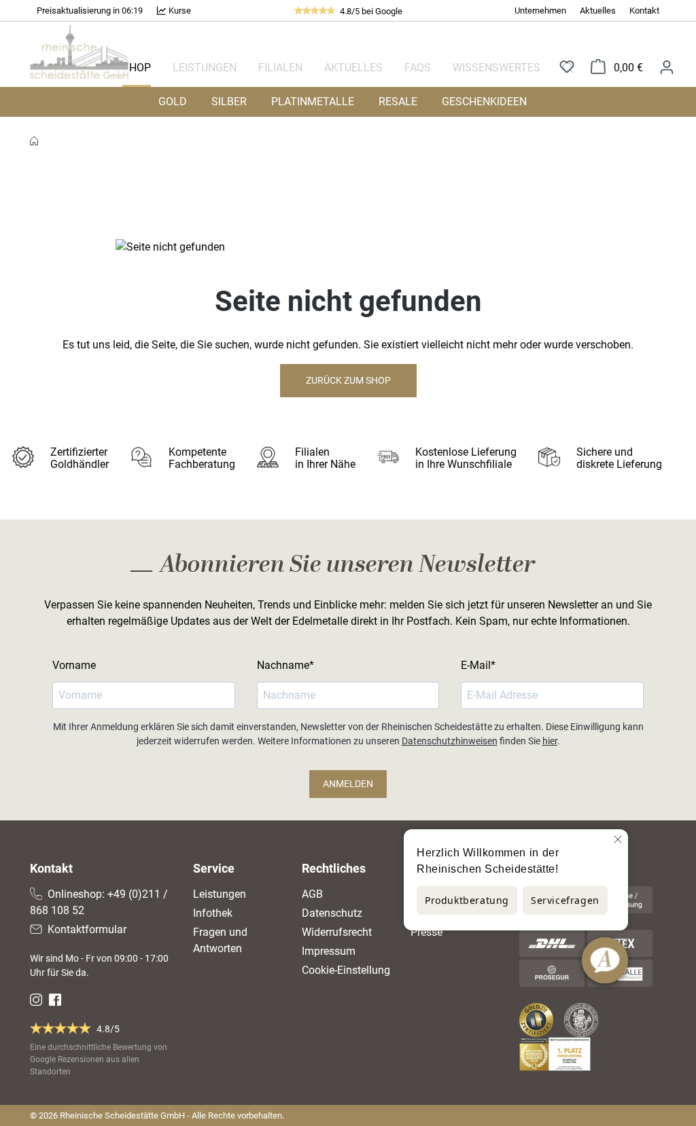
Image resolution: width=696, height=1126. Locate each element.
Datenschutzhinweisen (450, 740)
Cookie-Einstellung (346, 970)
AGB (312, 894)
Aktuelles (598, 10)
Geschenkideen (484, 101)
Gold (172, 101)
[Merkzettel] (566, 67)
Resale (398, 101)
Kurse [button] (179, 10)
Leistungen (205, 67)
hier (549, 740)
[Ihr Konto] (666, 66)
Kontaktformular (87, 929)
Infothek (212, 913)
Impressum (328, 951)
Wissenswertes (496, 67)
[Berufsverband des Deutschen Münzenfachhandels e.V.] (584, 1020)
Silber (229, 101)
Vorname (74, 665)
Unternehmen (540, 10)
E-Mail (476, 665)
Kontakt (644, 10)
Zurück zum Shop (348, 380)
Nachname (283, 665)
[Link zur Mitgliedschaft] (537, 1020)
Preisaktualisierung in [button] (79, 10)
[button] (90, 11)
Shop (136, 67)
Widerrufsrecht (337, 932)
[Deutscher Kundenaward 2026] (558, 1054)
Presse (426, 932)
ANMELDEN (348, 783)
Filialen (280, 67)
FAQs (417, 67)
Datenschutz (332, 913)
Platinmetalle (312, 101)
